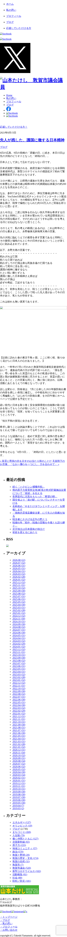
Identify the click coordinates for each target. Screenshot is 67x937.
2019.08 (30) (18, 794)
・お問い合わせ (8, 930)
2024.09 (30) (18, 624)
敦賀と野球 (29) (21, 855)
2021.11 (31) (18, 719)
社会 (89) (17, 877)
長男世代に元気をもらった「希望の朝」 (34, 496)
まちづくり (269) (21, 832)
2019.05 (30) (18, 803)
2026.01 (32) (18, 579)
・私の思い (6, 923)
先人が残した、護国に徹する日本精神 (32, 140)
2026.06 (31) (18, 565)
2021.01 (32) (18, 747)
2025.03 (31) (18, 607)
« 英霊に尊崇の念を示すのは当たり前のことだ (26, 461)
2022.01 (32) (18, 713)
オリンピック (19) (22, 825)
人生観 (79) (18, 835)
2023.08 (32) (18, 660)
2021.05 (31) (18, 736)
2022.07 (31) (18, 696)
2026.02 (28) (18, 576)
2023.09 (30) (18, 657)
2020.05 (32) (18, 769)
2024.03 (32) (18, 641)
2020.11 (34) (18, 752)
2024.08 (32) (18, 627)
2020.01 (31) (18, 780)
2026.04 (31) (18, 571)
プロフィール (13, 16)
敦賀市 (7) (17, 864)
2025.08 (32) (18, 593)
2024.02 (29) (18, 643)
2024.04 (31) (18, 638)
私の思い (11, 10)
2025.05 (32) (18, 602)
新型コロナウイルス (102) (26, 871)
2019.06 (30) (18, 800)
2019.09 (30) (18, 791)
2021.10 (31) (18, 722)
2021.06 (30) (18, 733)
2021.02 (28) (18, 744)
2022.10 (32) (18, 688)
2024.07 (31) (18, 629)
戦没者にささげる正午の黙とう (29, 519)
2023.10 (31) (18, 655)
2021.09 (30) (18, 724)
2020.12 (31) (18, 749)
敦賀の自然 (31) (21, 861)
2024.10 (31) (18, 621)
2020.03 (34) (18, 775)
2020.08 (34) (18, 761)
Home (9, 95)
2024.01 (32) (18, 646)
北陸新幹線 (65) (21, 842)
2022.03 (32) (18, 708)
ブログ (10, 22)
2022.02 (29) (18, 710)
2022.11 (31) (18, 685)
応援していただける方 (18, 28)
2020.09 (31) (18, 758)
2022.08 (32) (18, 694)
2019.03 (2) (18, 808)
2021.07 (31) (18, 730)
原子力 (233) (19, 845)
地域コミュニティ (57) (24, 848)
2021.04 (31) (18, 738)
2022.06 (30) (18, 699)
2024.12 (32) (18, 616)
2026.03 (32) (18, 574)
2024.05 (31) (18, 635)
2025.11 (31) (18, 585)
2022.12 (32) (18, 683)
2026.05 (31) (18, 568)
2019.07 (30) (18, 797)
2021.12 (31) (18, 716)
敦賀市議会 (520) (21, 868)
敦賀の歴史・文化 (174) (25, 858)
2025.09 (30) (18, 590)
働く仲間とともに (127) (25, 838)
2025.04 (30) (18, 604)
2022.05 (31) (18, 702)
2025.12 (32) (18, 582)
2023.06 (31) (18, 666)
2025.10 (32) (18, 588)
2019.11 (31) (18, 786)
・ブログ (5, 920)
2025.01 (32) (18, 613)
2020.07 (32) (18, 763)
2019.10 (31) (18, 789)
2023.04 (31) (18, 671)
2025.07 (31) (18, 596)
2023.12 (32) (18, 649)
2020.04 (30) (18, 772)
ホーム (10, 4)
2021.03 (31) (18, 741)
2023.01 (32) (18, 680)
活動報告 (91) (19, 874)
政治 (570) (17, 851)
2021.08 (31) (18, 727)
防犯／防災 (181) (21, 881)
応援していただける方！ (13, 127)
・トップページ (8, 917)
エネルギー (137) (21, 822)
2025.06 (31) (18, 599)
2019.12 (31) (18, 783)
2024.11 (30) (18, 618)
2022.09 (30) (18, 691)
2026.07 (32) (18, 563)
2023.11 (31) (18, 652)
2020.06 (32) (18, 766)
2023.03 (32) (18, 674)
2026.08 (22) (18, 560)
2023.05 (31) (18, 669)
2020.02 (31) (18, 777)
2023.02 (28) (18, 677)
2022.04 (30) (18, 705)
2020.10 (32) (18, 755)
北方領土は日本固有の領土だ (28, 529)
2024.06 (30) (18, 632)
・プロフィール (8, 926)
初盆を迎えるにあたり (24, 532)
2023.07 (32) (18, 663)
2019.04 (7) (18, 805)
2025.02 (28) (18, 610)
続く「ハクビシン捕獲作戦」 (28, 486)
